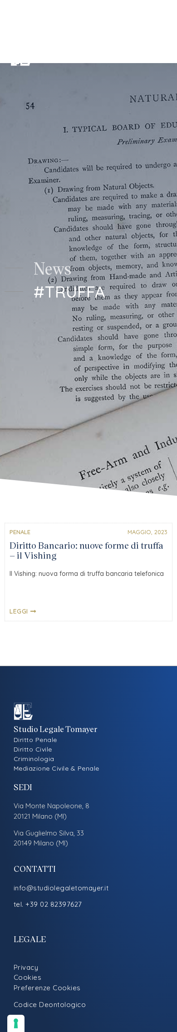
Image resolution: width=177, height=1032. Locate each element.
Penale (20, 532)
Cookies (28, 977)
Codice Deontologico (50, 1004)
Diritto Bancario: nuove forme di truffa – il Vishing (86, 550)
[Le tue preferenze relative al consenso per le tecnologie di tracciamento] (16, 1023)
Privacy (26, 967)
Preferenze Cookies (47, 987)
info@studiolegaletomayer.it (61, 888)
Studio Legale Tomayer (80, 56)
